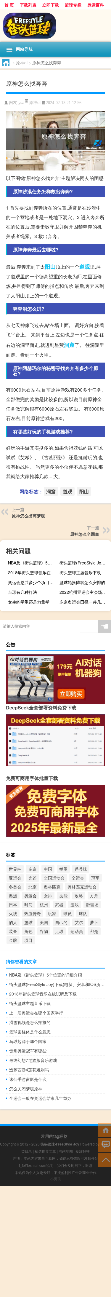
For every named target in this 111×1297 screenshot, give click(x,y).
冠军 (95, 878)
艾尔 (79, 922)
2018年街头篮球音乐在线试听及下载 (33, 572)
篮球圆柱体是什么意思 (30, 1032)
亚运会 (15, 878)
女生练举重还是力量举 (28, 602)
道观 (84, 266)
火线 (13, 913)
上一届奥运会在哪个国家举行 (36, 1013)
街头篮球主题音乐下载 (80, 572)
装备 (13, 931)
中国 (48, 869)
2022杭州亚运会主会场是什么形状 (84, 592)
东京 (32, 869)
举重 (63, 869)
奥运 (13, 896)
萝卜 (94, 922)
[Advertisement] (55, 1241)
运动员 (76, 931)
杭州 (44, 904)
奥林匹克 (52, 887)
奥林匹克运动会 (81, 887)
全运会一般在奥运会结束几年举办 (40, 1098)
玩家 (52, 913)
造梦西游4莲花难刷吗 (29, 1070)
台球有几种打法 (22, 592)
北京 (32, 887)
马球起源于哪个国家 (27, 1041)
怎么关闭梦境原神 (25, 1089)
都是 (94, 931)
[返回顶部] (104, 1159)
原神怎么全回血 (84, 534)
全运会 (78, 878)
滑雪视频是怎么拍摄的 (30, 1022)
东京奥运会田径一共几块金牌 (84, 602)
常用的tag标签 (54, 1136)
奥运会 (30, 896)
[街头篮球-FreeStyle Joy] (55, 25)
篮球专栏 (73, 5)
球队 (83, 913)
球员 (67, 913)
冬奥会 (15, 887)
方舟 (94, 896)
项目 (28, 940)
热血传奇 (32, 913)
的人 (13, 922)
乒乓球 (81, 869)
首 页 (9, 5)
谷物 (44, 931)
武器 (59, 904)
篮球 (28, 922)
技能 (63, 896)
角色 (28, 931)
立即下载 (50, 5)
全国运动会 (54, 878)
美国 (44, 922)
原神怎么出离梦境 (28, 516)
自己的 (61, 922)
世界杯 (15, 869)
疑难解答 (82, 1151)
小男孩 (55, 1178)
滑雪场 (92, 904)
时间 (28, 904)
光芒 (32, 878)
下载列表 (28, 5)
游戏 (74, 904)
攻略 (79, 896)
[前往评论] (104, 1144)
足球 (59, 931)
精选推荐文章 (45, 1151)
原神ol (22, 63)
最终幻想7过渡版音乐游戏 (33, 1060)
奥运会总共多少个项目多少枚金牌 (33, 582)
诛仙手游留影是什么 (27, 1079)
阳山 (50, 266)
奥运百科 (95, 5)
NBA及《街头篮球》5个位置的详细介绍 (33, 563)
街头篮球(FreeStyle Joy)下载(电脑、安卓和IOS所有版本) (84, 563)
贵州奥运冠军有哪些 (27, 1051)
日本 (13, 904)
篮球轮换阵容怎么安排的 (82, 582)
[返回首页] (104, 1129)
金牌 (13, 940)
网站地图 (66, 1151)
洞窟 (69, 345)
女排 (48, 896)
